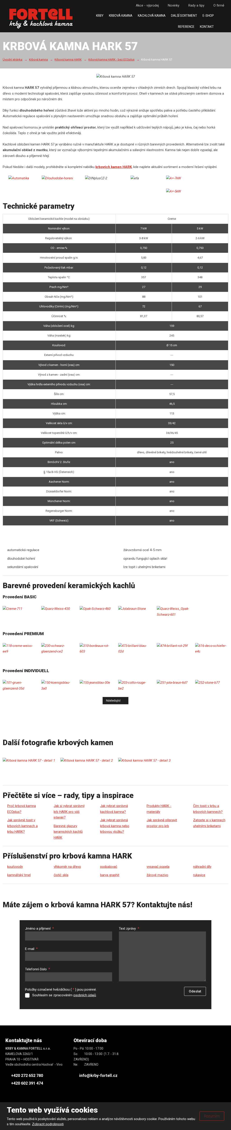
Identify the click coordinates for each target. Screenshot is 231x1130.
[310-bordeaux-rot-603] (96, 649)
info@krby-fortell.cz (98, 1075)
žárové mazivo (157, 875)
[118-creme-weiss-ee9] (19, 649)
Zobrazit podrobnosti (48, 1124)
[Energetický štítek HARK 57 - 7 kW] (173, 178)
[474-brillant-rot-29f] (173, 646)
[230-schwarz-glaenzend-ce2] (57, 649)
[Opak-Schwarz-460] (96, 609)
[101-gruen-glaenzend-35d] (19, 685)
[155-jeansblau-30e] (96, 683)
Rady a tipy (196, 5)
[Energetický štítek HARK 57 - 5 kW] (173, 191)
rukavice (199, 875)
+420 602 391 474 (27, 1083)
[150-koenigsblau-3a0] (57, 685)
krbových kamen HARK (113, 167)
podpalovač (108, 867)
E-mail (31, 949)
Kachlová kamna (152, 15)
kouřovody (15, 867)
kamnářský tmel (19, 875)
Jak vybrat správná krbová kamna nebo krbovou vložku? (114, 826)
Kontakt (207, 26)
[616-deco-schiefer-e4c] (211, 649)
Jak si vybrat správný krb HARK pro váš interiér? (69, 811)
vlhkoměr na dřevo (67, 867)
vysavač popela (158, 867)
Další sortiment (184, 15)
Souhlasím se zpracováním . (64, 995)
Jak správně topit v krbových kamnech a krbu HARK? (22, 826)
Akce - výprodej (147, 5)
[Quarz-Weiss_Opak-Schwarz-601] (173, 612)
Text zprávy (129, 928)
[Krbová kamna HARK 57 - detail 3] (144, 761)
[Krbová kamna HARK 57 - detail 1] (29, 761)
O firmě (218, 5)
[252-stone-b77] (211, 683)
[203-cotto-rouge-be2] (134, 685)
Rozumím (211, 1116)
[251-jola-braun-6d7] (173, 683)
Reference (186, 26)
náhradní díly (202, 867)
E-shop (208, 15)
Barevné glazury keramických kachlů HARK (68, 832)
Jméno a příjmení (39, 928)
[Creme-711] (19, 609)
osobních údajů (84, 995)
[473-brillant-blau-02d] (134, 649)
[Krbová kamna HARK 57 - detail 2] (86, 761)
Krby (100, 15)
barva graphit (109, 875)
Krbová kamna (120, 15)
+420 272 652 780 (27, 1075)
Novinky (173, 5)
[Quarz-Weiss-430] (57, 609)
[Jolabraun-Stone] (134, 609)
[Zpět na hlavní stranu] (41, 18)
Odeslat (195, 991)
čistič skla (61, 875)
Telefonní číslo (37, 969)
